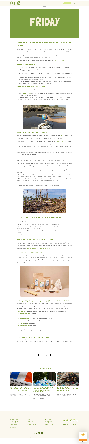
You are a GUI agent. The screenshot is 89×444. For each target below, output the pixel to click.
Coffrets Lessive (13, 427)
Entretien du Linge (14, 421)
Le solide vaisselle (22, 311)
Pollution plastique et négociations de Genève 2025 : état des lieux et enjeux (67, 389)
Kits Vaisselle (12, 426)
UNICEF (63, 135)
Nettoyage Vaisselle (14, 419)
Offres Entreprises (49, 422)
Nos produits (41, 3)
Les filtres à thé (21, 323)
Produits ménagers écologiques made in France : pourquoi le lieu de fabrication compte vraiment (20, 389)
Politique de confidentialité (58, 437)
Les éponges (21, 313)
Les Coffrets (48, 3)
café (28, 323)
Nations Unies (59, 141)
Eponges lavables (13, 422)
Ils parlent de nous (49, 421)
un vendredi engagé (59, 60)
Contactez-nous (48, 419)
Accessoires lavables (14, 424)
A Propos (60, 3)
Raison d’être (30, 421)
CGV (49, 437)
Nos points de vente (49, 424)
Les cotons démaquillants (24, 325)
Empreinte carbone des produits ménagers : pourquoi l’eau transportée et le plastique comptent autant (43, 389)
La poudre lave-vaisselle (23, 318)
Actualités (44, 6)
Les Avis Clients (30, 426)
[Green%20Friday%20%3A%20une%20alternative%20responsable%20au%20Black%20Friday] (38, 355)
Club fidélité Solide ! (49, 426)
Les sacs (20, 320)
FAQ (56, 3)
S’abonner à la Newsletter (69, 424)
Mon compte (67, 3)
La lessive (20, 316)
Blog (53, 3)
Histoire (29, 419)
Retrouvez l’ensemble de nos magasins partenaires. (38, 248)
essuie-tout (27, 313)
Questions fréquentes (32, 424)
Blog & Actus (30, 422)
